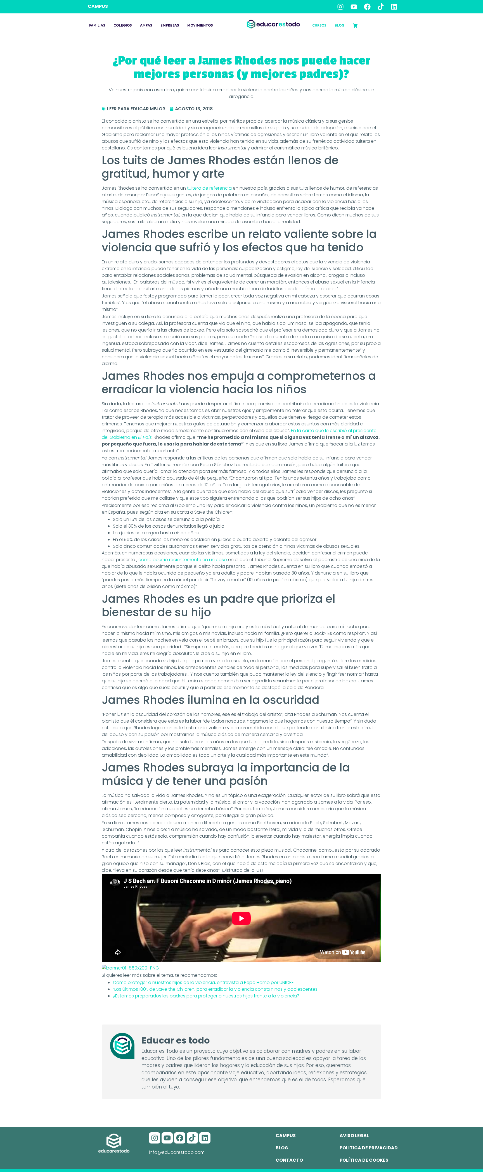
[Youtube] (354, 6)
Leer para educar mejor (136, 109)
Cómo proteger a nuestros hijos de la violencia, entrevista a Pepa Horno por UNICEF (203, 982)
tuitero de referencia (209, 188)
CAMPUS (98, 6)
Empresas (169, 25)
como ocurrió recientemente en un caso (182, 559)
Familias (97, 25)
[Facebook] (367, 6)
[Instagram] (340, 6)
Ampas (146, 25)
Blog (339, 25)
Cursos (319, 25)
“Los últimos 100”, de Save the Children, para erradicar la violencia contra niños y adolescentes (215, 989)
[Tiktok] (380, 6)
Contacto (289, 1160)
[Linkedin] (394, 6)
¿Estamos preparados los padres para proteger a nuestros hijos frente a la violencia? (206, 996)
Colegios (122, 25)
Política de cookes (364, 1160)
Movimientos (200, 25)
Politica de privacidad (369, 1148)
